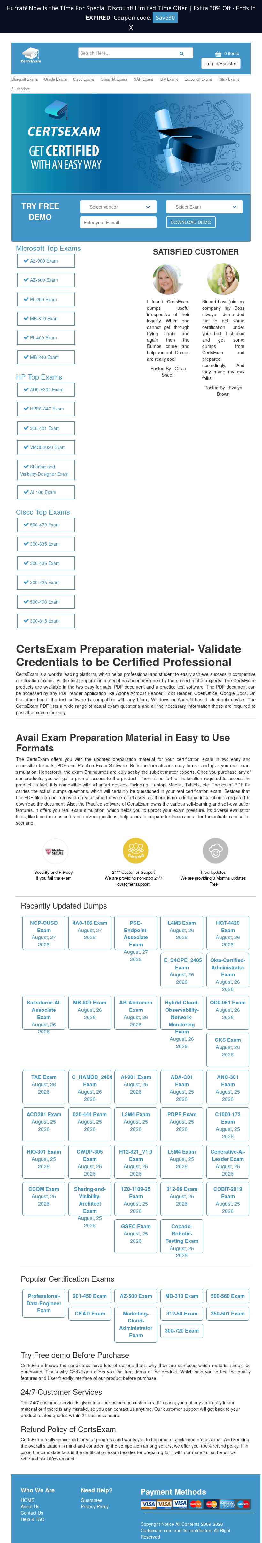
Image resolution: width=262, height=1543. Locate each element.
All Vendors (20, 88)
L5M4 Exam (182, 1159)
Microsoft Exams (24, 79)
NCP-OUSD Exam (44, 933)
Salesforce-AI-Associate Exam (44, 1014)
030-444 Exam (90, 1122)
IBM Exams (169, 79)
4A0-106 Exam (90, 930)
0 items (231, 53)
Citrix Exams (229, 79)
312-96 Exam (181, 1196)
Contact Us (32, 1513)
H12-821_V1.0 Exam (135, 1162)
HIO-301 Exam (44, 1159)
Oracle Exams (55, 79)
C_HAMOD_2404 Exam (91, 1088)
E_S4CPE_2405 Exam (183, 971)
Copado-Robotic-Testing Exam (182, 1237)
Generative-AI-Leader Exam (228, 1162)
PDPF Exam (181, 1122)
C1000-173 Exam (228, 1125)
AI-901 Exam (136, 1084)
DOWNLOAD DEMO (191, 222)
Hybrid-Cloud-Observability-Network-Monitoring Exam (182, 1014)
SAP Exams (144, 79)
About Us (30, 1506)
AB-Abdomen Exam (135, 1013)
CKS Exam (228, 1047)
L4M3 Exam (182, 930)
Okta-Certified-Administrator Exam (227, 971)
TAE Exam (44, 1084)
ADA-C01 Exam (182, 1088)
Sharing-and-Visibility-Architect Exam (90, 1200)
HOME (27, 1500)
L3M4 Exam (136, 1122)
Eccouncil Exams (198, 79)
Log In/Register (220, 63)
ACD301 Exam (44, 1122)
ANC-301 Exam (228, 1088)
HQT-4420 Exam (228, 933)
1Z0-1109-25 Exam (135, 1199)
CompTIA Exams (114, 79)
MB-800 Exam (89, 1010)
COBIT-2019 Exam (227, 1199)
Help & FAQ (32, 1519)
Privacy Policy (95, 1506)
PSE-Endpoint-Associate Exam (136, 934)
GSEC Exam (136, 1233)
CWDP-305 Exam (90, 1162)
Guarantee (92, 1500)
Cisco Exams (84, 79)
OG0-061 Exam (228, 1010)
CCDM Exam (43, 1196)
